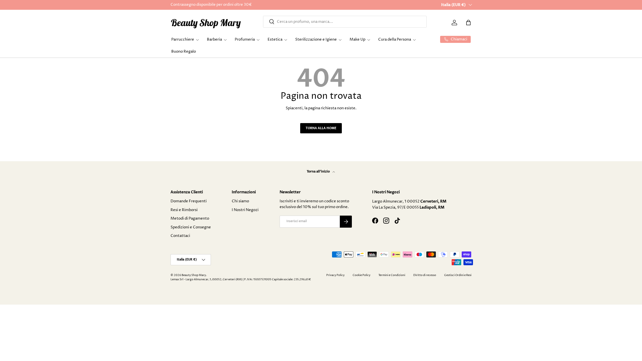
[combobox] (344, 21)
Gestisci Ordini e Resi (457, 275)
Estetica (275, 39)
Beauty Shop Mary (194, 275)
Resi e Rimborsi (184, 210)
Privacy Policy (335, 275)
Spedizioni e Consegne (191, 227)
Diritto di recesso (424, 275)
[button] (468, 22)
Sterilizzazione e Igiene (316, 39)
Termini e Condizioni (391, 275)
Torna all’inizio (319, 171)
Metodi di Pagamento (190, 218)
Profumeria (245, 39)
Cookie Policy (361, 275)
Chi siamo (240, 201)
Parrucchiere (182, 39)
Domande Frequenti (189, 201)
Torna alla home (321, 128)
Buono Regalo (183, 51)
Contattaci (180, 235)
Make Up (357, 39)
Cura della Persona (394, 39)
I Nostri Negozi (245, 210)
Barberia (214, 39)
